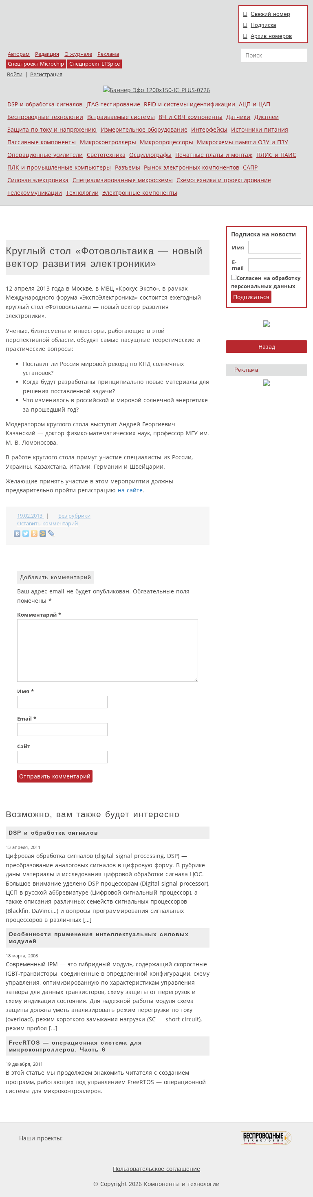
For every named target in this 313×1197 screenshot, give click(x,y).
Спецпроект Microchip (36, 63)
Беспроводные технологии (45, 117)
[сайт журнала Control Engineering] (102, 1153)
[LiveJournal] (51, 533)
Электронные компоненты (139, 192)
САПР (250, 167)
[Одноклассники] (34, 533)
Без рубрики (74, 515)
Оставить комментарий (47, 523)
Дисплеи (266, 117)
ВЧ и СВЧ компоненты (191, 117)
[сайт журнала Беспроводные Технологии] (266, 1138)
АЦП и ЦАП (254, 104)
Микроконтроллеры (108, 142)
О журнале (78, 54)
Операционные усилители (45, 155)
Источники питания (259, 129)
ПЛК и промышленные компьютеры (59, 167)
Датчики (238, 117)
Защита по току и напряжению (52, 129)
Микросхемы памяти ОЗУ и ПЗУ (242, 142)
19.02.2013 (30, 515)
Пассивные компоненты (41, 142)
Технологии (82, 192)
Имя (238, 248)
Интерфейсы (209, 129)
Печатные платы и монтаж (213, 155)
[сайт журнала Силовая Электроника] (91, 1138)
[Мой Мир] (43, 533)
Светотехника (106, 155)
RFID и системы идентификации (189, 104)
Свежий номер (270, 14)
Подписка (263, 25)
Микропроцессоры (166, 142)
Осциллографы (150, 155)
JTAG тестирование (113, 104)
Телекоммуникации (34, 192)
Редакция (47, 54)
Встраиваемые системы (121, 117)
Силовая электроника (37, 180)
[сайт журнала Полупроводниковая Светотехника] (203, 1138)
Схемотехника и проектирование (223, 180)
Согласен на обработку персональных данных (265, 282)
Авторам (19, 54)
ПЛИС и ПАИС (276, 155)
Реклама (108, 54)
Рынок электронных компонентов (191, 167)
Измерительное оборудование (144, 129)
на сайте (130, 490)
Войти (14, 74)
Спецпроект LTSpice (94, 63)
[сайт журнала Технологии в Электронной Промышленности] (143, 1138)
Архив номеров (271, 36)
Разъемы (127, 167)
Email (26, 718)
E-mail (238, 265)
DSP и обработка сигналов (44, 104)
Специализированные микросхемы (123, 180)
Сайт (23, 746)
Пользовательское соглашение (156, 1169)
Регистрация (46, 74)
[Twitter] (26, 533)
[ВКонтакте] (17, 533)
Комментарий (39, 614)
